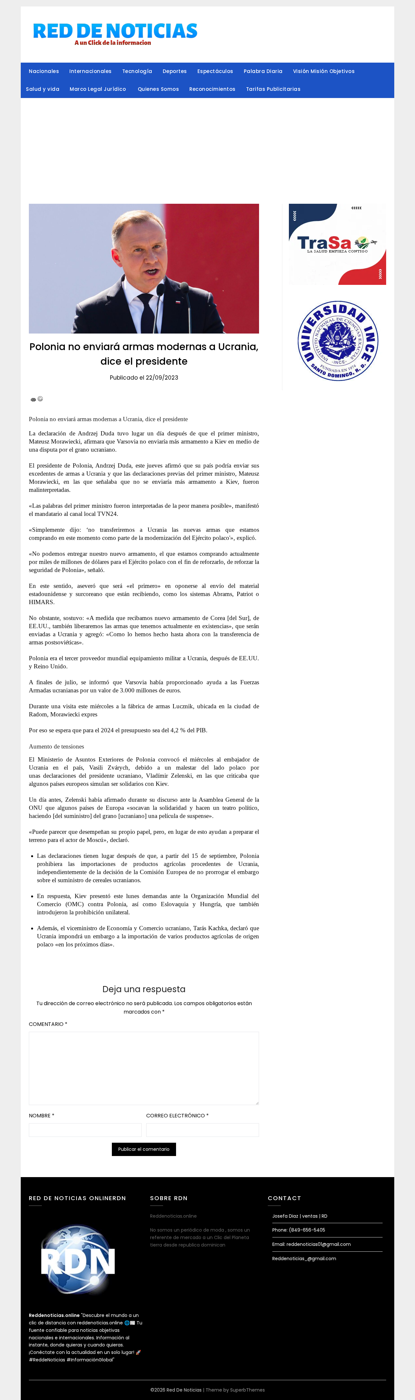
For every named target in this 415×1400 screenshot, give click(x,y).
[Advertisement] (207, 147)
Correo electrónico (177, 1115)
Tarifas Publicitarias (273, 89)
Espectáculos (215, 71)
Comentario (48, 1024)
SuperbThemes (247, 1390)
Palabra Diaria (263, 71)
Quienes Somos (158, 89)
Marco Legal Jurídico (98, 89)
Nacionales (44, 71)
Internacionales (90, 71)
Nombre (41, 1115)
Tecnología (137, 71)
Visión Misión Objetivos (324, 71)
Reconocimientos (212, 89)
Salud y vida (42, 89)
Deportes (175, 71)
